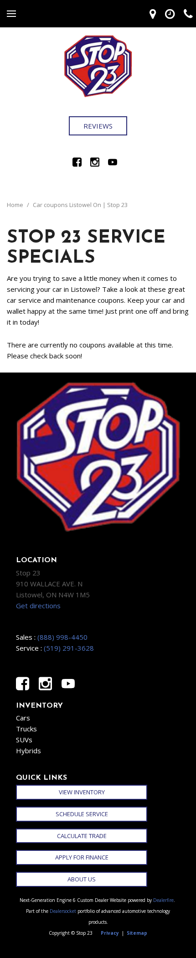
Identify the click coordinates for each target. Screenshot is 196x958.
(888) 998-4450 (62, 637)
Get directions (38, 605)
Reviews (98, 125)
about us (81, 879)
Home (16, 205)
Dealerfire (163, 900)
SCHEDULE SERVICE (82, 814)
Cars (23, 717)
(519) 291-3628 (69, 647)
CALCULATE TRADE (82, 836)
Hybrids (28, 750)
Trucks (26, 728)
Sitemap (137, 933)
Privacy (110, 933)
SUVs (24, 739)
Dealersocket (63, 911)
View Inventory (82, 792)
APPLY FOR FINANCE (81, 857)
